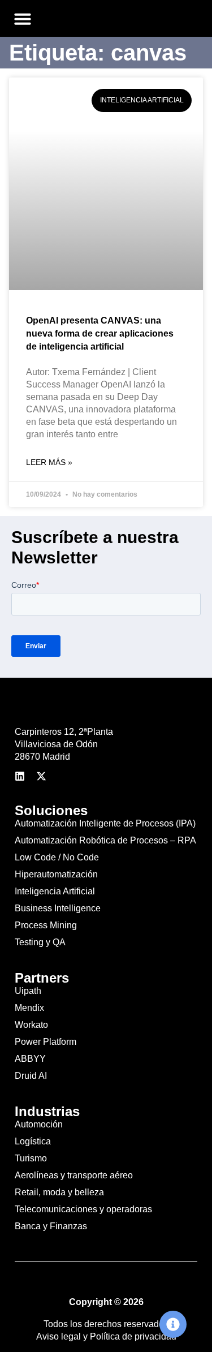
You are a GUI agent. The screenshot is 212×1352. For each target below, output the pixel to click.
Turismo (31, 1158)
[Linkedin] (20, 776)
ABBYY (30, 1058)
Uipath (28, 991)
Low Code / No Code (57, 857)
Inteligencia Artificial (55, 891)
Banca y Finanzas (51, 1226)
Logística (33, 1141)
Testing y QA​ (40, 942)
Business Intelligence (58, 908)
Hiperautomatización (56, 874)
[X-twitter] (41, 776)
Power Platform (45, 1042)
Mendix (29, 1008)
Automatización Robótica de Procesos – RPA (105, 840)
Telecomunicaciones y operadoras (83, 1209)
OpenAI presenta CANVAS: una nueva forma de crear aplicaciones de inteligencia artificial (100, 333)
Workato (31, 1025)
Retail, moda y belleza (59, 1192)
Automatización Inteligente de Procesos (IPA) (105, 823)
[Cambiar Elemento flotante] (173, 1324)
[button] (22, 18)
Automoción (39, 1124)
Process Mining (46, 925)
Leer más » (49, 462)
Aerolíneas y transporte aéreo (74, 1175)
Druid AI (31, 1075)
